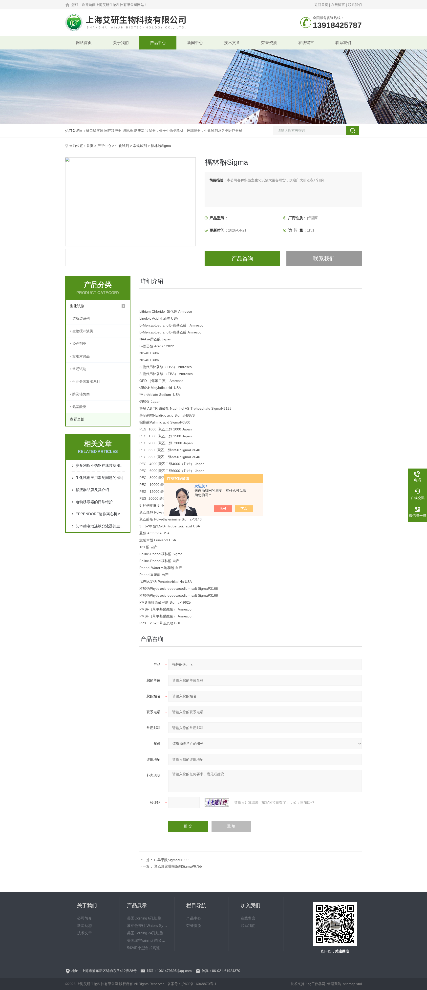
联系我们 (355, 5)
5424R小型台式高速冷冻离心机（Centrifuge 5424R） (147, 948)
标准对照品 (81, 356)
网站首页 (84, 43)
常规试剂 (140, 146)
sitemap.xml (352, 984)
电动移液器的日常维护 (94, 502)
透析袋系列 (81, 318)
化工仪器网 (316, 984)
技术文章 (232, 43)
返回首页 (321, 5)
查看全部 (77, 419)
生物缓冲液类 (82, 331)
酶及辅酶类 (81, 394)
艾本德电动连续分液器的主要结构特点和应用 (100, 526)
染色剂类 (79, 344)
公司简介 (84, 918)
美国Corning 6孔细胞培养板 (147, 918)
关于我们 (121, 43)
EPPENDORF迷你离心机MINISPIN (100, 514)
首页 (89, 146)
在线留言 (338, 5)
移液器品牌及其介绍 (92, 490)
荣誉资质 (269, 43)
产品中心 (158, 43)
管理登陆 (334, 984)
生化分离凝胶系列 (86, 381)
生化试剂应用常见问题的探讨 (100, 477)
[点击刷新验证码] (217, 802)
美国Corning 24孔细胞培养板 (147, 933)
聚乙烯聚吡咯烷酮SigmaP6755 (178, 866)
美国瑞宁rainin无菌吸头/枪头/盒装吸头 (147, 940)
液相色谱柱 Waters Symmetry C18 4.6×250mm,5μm (147, 925)
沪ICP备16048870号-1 (198, 984)
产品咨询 (242, 259)
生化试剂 (122, 146)
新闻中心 (195, 43)
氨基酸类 (79, 407)
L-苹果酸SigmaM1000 (171, 860)
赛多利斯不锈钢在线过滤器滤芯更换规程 (100, 465)
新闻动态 (84, 925)
